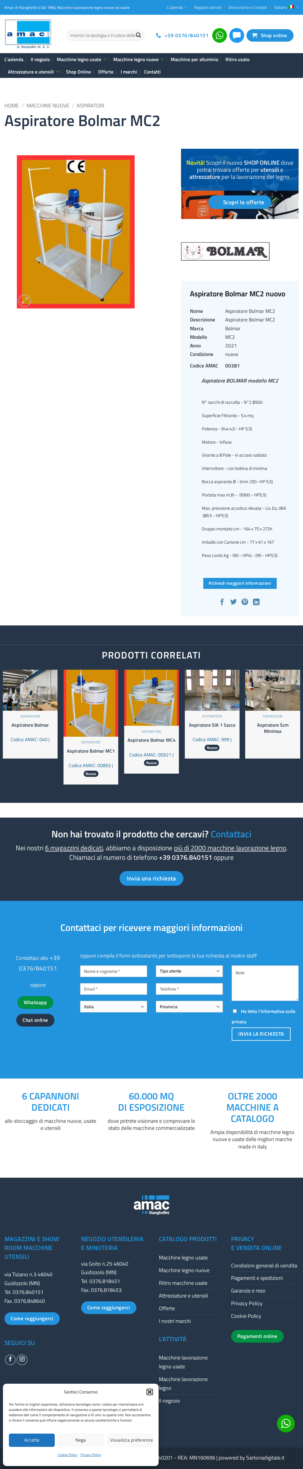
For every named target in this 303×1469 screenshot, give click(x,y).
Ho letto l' (263, 1016)
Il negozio (40, 59)
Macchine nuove (48, 106)
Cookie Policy (68, 1454)
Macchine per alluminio (194, 59)
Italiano (280, 7)
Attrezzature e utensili (31, 71)
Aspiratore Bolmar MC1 (91, 751)
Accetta (32, 1440)
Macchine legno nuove (136, 59)
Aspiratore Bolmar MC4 (151, 740)
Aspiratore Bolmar (30, 725)
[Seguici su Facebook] (10, 1359)
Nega (80, 1440)
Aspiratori (90, 106)
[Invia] (138, 35)
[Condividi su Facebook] (223, 602)
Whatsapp (35, 1002)
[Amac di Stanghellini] (31, 34)
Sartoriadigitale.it (265, 1458)
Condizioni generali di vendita (264, 1265)
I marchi (129, 71)
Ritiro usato (237, 59)
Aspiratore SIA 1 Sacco (212, 725)
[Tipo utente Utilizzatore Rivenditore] (189, 973)
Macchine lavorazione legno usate (183, 1362)
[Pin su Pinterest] (245, 602)
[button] (150, 1392)
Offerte (105, 71)
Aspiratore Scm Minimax (273, 728)
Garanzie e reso (248, 1291)
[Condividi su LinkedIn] (257, 602)
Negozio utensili (207, 7)
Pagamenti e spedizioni (257, 1278)
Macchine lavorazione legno (183, 1383)
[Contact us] (286, 1423)
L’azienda (175, 7)
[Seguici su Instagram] (22, 1359)
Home (11, 106)
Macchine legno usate (79, 59)
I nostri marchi (175, 1321)
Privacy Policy (90, 1454)
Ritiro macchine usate (183, 1283)
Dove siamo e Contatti (247, 7)
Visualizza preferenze (131, 1440)
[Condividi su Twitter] (234, 602)
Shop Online (78, 71)
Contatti (152, 71)
